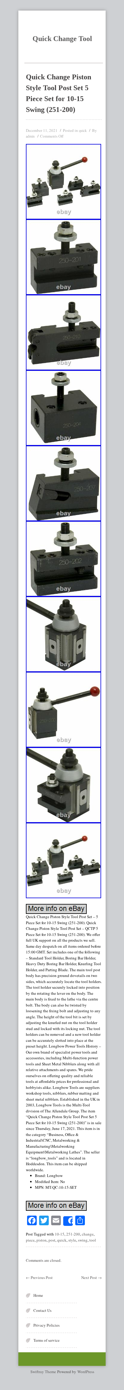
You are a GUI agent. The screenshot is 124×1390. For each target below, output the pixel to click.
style (72, 1240)
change (88, 1234)
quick (83, 130)
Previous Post (39, 1277)
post (51, 1240)
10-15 (59, 1234)
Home (38, 1295)
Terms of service (46, 1340)
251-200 (73, 1234)
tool (92, 1240)
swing (83, 1240)
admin (30, 136)
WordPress (85, 1371)
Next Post (91, 1277)
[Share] (68, 1221)
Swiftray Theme (43, 1371)
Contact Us (42, 1310)
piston (41, 1240)
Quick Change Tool (62, 39)
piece (30, 1240)
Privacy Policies (46, 1325)
